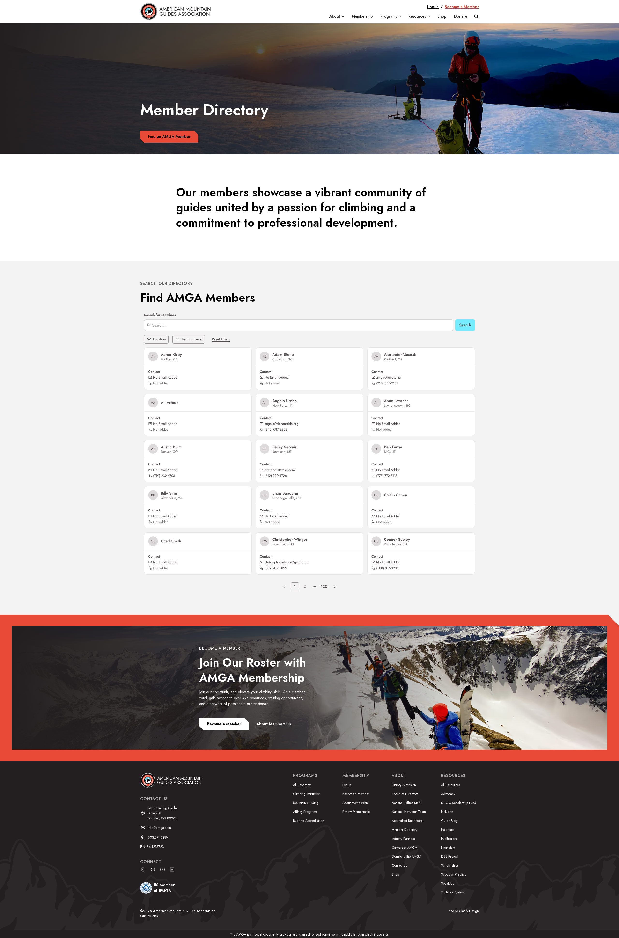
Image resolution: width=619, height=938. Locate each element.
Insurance (447, 829)
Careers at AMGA (404, 847)
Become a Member (462, 6)
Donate (460, 16)
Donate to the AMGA (406, 856)
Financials (448, 847)
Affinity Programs (305, 811)
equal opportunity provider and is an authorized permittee (294, 934)
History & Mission (404, 784)
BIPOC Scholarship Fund (458, 802)
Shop (441, 16)
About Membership (355, 802)
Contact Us (399, 865)
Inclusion (447, 811)
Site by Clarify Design (464, 910)
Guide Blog (449, 820)
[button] (336, 16)
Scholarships (449, 865)
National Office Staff (406, 802)
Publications (449, 838)
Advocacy (448, 793)
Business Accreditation (308, 820)
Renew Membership (356, 811)
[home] (179, 11)
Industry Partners (403, 838)
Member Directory (404, 829)
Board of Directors (405, 793)
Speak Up (447, 883)
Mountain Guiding (305, 802)
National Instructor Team (409, 811)
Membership (362, 16)
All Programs (302, 784)
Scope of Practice (453, 874)
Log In (433, 6)
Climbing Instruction (307, 793)
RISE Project (449, 856)
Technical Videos (453, 892)
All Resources (450, 784)
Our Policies (149, 916)
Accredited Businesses (407, 820)
